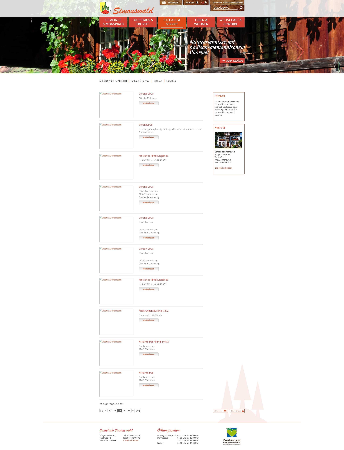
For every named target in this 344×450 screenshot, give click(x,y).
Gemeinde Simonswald (113, 22)
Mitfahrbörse (146, 372)
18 (115, 410)
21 (129, 410)
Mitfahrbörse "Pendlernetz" (154, 341)
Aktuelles (171, 80)
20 (124, 410)
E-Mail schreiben (224, 168)
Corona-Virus (146, 93)
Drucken (218, 411)
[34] (138, 410)
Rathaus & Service (172, 22)
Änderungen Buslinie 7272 (154, 310)
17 (110, 410)
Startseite (121, 80)
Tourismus (173, 2)
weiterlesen (149, 103)
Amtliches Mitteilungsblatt (153, 155)
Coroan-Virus (146, 248)
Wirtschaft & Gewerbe (231, 22)
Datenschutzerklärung (233, 2)
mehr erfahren (234, 60)
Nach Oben (236, 411)
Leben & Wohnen (201, 22)
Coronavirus (146, 124)
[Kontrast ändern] (197, 2)
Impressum (217, 2)
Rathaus (158, 80)
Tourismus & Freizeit (142, 22)
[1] (101, 410)
